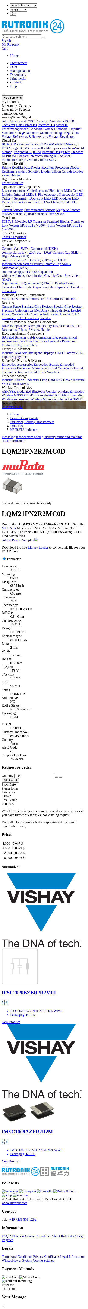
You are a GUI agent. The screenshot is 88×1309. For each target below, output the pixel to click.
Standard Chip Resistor (37, 306)
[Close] (3, 1306)
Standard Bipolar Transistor (65, 221)
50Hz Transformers (15, 299)
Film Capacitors (59, 287)
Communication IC (30, 144)
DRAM (49, 144)
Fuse (29, 341)
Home (14, 56)
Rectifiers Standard (14, 171)
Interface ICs (46, 125)
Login (81, 1236)
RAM (37, 152)
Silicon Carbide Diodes (67, 171)
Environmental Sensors (39, 210)
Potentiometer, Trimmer (55, 314)
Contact (15, 82)
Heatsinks (54, 341)
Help (13, 86)
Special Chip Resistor (68, 306)
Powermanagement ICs (17, 129)
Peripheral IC (23, 152)
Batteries (20, 337)
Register (7, 1240)
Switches (30, 345)
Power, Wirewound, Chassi (20, 314)
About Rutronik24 (63, 1236)
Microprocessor (56, 148)
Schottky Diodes (39, 171)
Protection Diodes (67, 167)
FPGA (6, 148)
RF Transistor (37, 221)
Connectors (43, 337)
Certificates (51, 1256)
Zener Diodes (11, 175)
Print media (18, 78)
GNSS (18, 395)
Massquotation (20, 71)
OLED (60, 353)
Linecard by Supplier (16, 109)
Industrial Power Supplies (41, 372)
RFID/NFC (63, 395)
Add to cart (10, 780)
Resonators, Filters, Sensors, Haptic (26, 329)
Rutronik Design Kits (56, 152)
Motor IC (62, 125)
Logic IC (17, 148)
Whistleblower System (17, 1260)
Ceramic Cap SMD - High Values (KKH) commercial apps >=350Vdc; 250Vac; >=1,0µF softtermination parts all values (41, 258)
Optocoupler (67, 194)
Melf (37, 310)
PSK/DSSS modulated (39, 395)
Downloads (18, 74)
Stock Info (9, 784)
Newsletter (43, 1236)
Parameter (14, 559)
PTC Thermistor (28, 318)
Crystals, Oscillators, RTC (64, 326)
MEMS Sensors (12, 214)
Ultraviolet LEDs (60, 190)
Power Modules (12, 183)
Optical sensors (37, 190)
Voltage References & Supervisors (25, 136)
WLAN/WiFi (73, 399)
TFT (26, 357)
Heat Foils (40, 341)
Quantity (7, 776)
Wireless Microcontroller (47, 399)
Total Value (9, 800)
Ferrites (34, 299)
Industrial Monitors (14, 353)
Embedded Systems (30, 368)
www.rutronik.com (14, 1203)
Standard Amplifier (68, 129)
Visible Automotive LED (28, 202)
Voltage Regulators (61, 136)
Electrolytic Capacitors (32, 287)
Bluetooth (38, 391)
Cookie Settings (43, 1260)
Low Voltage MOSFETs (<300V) (24, 225)
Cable (31, 337)
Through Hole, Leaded (65, 310)
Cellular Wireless (57, 391)
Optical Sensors (34, 214)
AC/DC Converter (36, 121)
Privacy (38, 1256)
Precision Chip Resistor (17, 310)
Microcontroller (34, 148)
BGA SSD (9, 144)
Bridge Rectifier (12, 167)
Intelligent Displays (41, 353)
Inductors (69, 299)
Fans (22, 341)
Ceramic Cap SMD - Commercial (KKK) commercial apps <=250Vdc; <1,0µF (30, 250)
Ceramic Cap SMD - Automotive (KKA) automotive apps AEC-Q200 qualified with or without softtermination (36, 269)
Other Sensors (55, 214)
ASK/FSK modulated (16, 391)
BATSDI (8, 337)
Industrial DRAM (14, 380)
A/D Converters (12, 121)
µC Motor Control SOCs (40, 160)
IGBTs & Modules (14, 221)
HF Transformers (51, 299)
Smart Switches (44, 129)
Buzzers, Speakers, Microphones (24, 326)
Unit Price (8, 792)
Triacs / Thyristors (14, 237)
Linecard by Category (16, 105)
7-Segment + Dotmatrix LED (31, 198)
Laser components (14, 190)
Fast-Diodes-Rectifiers (39, 167)
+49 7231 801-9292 (22, 1219)
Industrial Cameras (56, 368)
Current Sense (11, 306)
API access (16, 1236)
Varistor (45, 318)
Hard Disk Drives (60, 380)
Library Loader (38, 547)
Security (77, 395)
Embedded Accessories (17, 364)
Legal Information (72, 1256)
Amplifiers (57, 121)
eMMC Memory (66, 144)
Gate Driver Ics (26, 125)
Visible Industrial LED (61, 202)
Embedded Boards (46, 364)
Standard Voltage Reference (20, 133)
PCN (13, 67)
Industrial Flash (36, 380)
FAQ (5, 1236)
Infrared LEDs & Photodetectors (36, 194)
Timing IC (50, 156)
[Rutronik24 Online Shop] (33, 32)
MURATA (9, 528)
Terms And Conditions (17, 1256)
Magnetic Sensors (68, 210)
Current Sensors (12, 210)
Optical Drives (19, 384)
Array (45, 310)
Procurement (18, 63)
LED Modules (61, 198)
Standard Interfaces (30, 156)
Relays (18, 345)
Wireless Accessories (16, 399)
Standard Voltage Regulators (59, 133)
